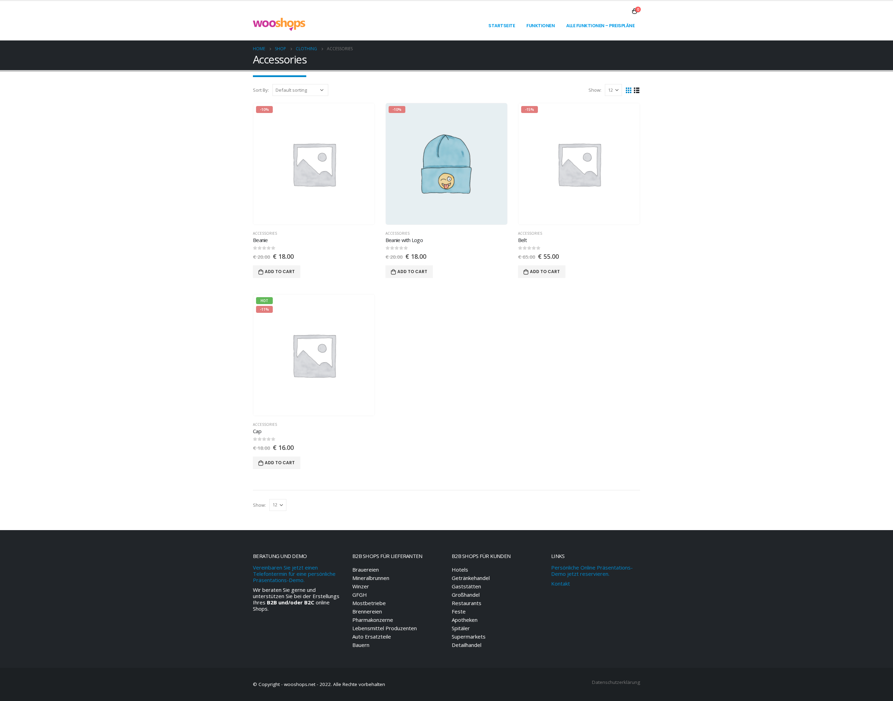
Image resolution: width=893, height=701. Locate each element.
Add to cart (280, 271)
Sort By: (261, 90)
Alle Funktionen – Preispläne (600, 25)
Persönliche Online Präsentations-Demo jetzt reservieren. (592, 570)
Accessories (265, 233)
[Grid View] (628, 89)
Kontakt (560, 583)
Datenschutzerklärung (616, 682)
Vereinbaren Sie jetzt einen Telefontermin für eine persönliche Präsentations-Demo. (294, 573)
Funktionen (540, 25)
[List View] (636, 89)
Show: (594, 90)
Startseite (501, 25)
